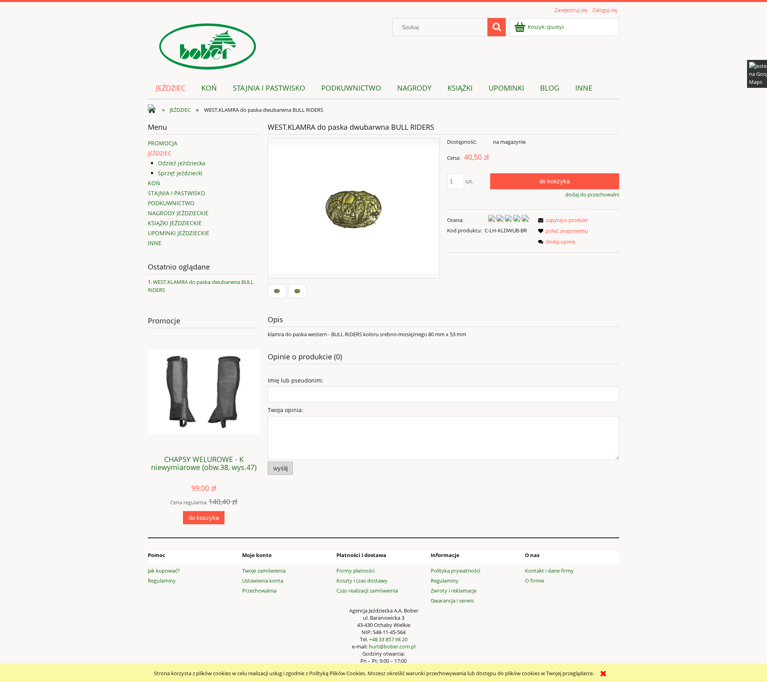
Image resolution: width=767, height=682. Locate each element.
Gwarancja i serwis (452, 600)
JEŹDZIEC (159, 153)
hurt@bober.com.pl (392, 646)
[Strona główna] (208, 45)
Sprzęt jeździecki (180, 173)
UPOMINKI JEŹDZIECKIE (178, 233)
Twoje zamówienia (264, 570)
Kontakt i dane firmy (549, 570)
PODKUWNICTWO (171, 203)
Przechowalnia (259, 590)
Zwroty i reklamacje (454, 590)
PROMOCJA (162, 143)
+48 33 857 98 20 (388, 639)
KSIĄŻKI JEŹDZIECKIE (175, 223)
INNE (154, 243)
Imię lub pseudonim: (295, 380)
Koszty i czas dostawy (361, 580)
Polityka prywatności (455, 570)
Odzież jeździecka (181, 163)
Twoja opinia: (285, 410)
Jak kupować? (164, 570)
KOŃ (154, 183)
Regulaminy (162, 580)
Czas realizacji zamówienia (367, 590)
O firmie (534, 580)
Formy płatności (355, 570)
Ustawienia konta (262, 580)
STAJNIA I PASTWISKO (176, 193)
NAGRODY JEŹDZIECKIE (178, 213)
